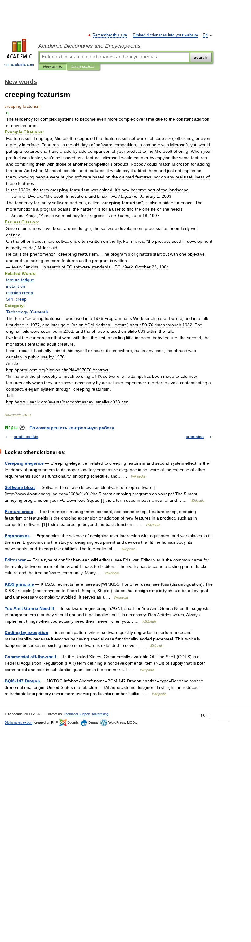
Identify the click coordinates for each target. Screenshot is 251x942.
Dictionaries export (18, 722)
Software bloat (20, 487)
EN (205, 35)
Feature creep (19, 511)
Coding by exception (26, 632)
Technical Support (77, 714)
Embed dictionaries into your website (165, 35)
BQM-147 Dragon (22, 680)
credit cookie (26, 436)
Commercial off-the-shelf (30, 656)
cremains (195, 436)
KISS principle (19, 584)
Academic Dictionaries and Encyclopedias (89, 46)
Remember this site (110, 35)
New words (52, 67)
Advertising (100, 714)
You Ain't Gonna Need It (29, 608)
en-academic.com (19, 64)
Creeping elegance (24, 463)
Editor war (15, 559)
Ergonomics (17, 535)
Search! (200, 57)
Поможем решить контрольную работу (71, 427)
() (27, 312)
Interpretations (83, 67)
